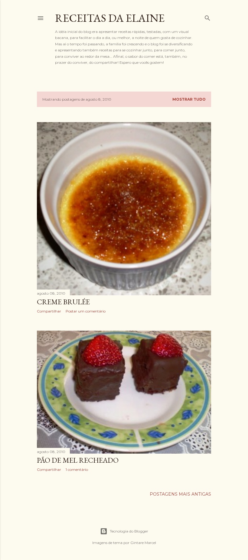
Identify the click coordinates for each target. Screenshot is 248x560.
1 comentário (77, 469)
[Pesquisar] (207, 17)
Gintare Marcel (143, 542)
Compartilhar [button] (49, 311)
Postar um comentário (86, 311)
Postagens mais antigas (180, 494)
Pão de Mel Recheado (78, 460)
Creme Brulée (63, 301)
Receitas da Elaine (110, 18)
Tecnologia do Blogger (129, 531)
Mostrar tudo (189, 99)
